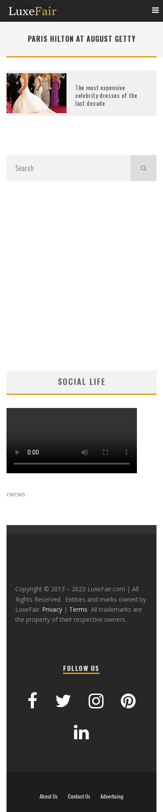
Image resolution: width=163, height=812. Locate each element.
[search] (143, 168)
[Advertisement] (81, 275)
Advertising (111, 796)
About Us (49, 796)
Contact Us (79, 796)
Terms (78, 609)
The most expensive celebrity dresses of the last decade (106, 95)
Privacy (52, 609)
